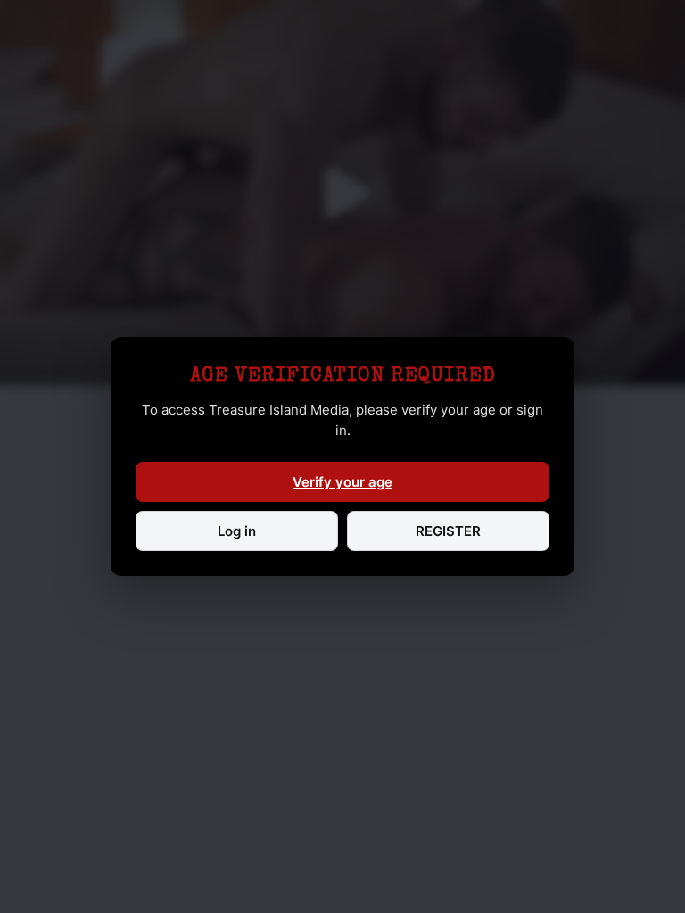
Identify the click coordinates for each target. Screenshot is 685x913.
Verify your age (342, 481)
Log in (237, 530)
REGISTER (448, 530)
